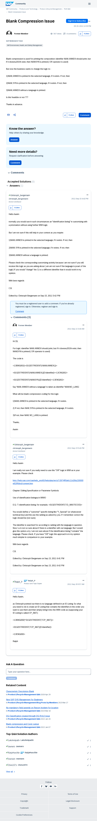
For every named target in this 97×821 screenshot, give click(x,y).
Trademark (24, 808)
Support (72, 808)
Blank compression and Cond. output (22, 724)
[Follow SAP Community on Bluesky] (46, 786)
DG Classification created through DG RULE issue (28, 716)
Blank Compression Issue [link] (17, 12)
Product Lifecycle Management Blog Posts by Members (33, 703)
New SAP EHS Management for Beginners (24, 700)
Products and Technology (28, 9)
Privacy (24, 794)
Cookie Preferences (24, 815)
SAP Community (11, 9)
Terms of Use (73, 794)
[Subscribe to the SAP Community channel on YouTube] (51, 786)
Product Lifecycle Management (51, 9)
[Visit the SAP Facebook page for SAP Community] (42, 786)
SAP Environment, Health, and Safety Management (24, 45)
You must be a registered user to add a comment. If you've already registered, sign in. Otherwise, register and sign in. (44, 305)
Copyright (24, 801)
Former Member (21, 34)
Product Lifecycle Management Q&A (24, 694)
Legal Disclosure (73, 801)
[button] (80, 34)
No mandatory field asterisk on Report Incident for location (32, 708)
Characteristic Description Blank (20, 691)
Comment (85, 115)
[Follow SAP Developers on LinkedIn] (55, 786)
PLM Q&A (67, 9)
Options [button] (89, 21)
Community (20, 4)
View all (9, 772)
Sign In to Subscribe (77, 21)
